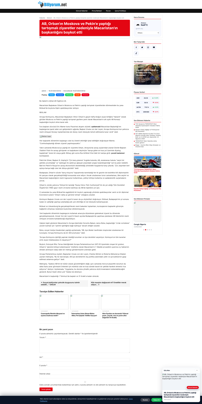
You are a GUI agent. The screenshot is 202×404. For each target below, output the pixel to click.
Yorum (42, 337)
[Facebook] (136, 47)
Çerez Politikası (120, 11)
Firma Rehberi (97, 11)
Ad (41, 357)
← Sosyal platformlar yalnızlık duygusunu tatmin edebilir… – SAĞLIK (60, 283)
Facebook (60, 95)
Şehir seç (139, 28)
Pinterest (85, 95)
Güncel (49, 18)
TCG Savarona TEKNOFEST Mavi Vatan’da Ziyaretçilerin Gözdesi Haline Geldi (147, 125)
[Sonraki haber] (157, 67)
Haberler (42, 18)
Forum (108, 11)
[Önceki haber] (153, 67)
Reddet (145, 400)
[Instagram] (148, 47)
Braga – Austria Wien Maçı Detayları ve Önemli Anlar (148, 145)
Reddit (77, 95)
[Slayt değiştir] (143, 229)
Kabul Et (157, 400)
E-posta (43, 365)
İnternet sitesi (44, 374)
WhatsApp (69, 95)
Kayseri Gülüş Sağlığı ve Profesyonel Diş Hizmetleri (147, 130)
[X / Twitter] (142, 47)
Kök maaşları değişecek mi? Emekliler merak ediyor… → (108, 283)
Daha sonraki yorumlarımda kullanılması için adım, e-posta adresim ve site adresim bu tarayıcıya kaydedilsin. (82, 385)
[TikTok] (136, 53)
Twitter (52, 95)
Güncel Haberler (82, 11)
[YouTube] (154, 47)
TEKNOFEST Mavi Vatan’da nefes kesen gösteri (146, 141)
